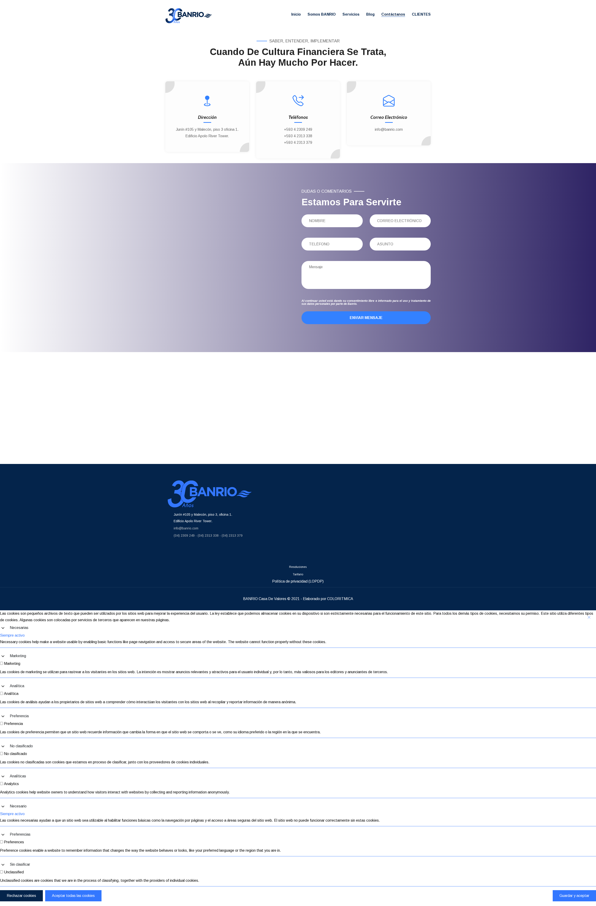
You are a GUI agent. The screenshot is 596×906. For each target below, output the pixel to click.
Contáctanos (393, 14)
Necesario (18, 806)
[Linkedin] (201, 553)
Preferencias (20, 834)
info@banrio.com (389, 129)
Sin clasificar (20, 864)
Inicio (296, 14)
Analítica (17, 686)
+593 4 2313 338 (298, 136)
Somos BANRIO (322, 14)
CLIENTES (421, 14)
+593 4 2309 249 (298, 129)
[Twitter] (229, 553)
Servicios (350, 14)
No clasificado (21, 746)
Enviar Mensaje (366, 318)
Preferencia (19, 716)
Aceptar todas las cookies (73, 896)
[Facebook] (173, 553)
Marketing (18, 656)
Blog (370, 14)
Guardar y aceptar (574, 896)
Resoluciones (298, 567)
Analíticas (18, 776)
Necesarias (19, 628)
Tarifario (298, 574)
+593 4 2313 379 (298, 142)
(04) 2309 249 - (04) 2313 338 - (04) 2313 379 (208, 535)
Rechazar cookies (21, 896)
